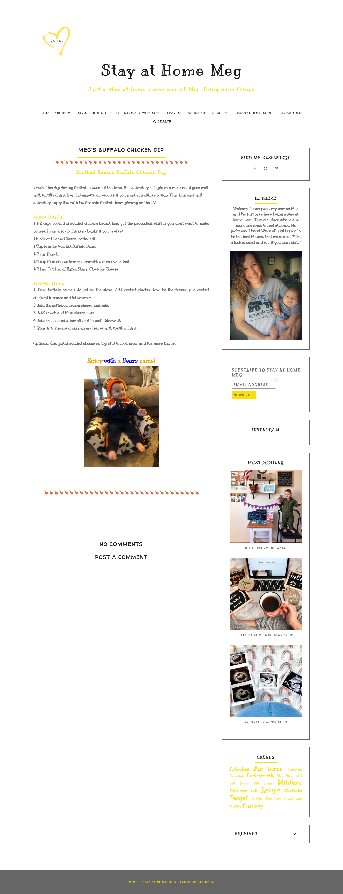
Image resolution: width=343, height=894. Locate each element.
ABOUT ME (64, 113)
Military (290, 782)
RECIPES (219, 113)
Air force (268, 768)
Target (239, 798)
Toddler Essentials (266, 799)
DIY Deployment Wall (266, 548)
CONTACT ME (290, 113)
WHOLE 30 (196, 113)
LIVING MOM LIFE (93, 113)
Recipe (271, 790)
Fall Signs (263, 783)
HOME (45, 113)
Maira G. (206, 882)
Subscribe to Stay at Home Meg (266, 373)
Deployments (260, 775)
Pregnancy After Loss (265, 722)
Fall (298, 775)
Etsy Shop (285, 776)
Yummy (252, 805)
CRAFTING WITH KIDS (253, 113)
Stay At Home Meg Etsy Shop (266, 635)
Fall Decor (239, 783)
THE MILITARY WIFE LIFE (138, 113)
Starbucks (293, 790)
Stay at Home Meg (171, 70)
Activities (239, 769)
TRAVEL (173, 113)
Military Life (244, 791)
